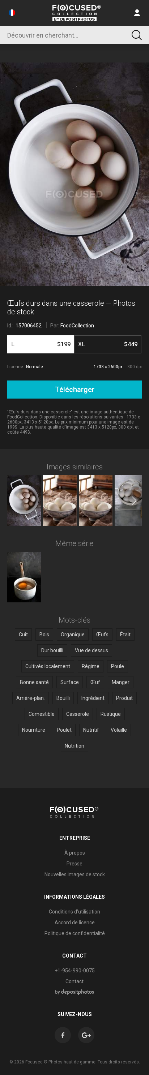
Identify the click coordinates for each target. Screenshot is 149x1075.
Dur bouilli (52, 650)
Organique (73, 634)
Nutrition (74, 746)
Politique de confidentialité (74, 933)
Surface (69, 682)
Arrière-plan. (30, 698)
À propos (74, 853)
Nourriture (33, 730)
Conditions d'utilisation (74, 912)
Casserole (77, 714)
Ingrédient (93, 698)
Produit (124, 698)
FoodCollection (77, 325)
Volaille (119, 730)
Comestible (42, 714)
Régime (90, 666)
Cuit (23, 634)
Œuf (95, 682)
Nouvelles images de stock (74, 874)
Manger (120, 682)
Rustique (111, 714)
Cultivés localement (47, 666)
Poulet (64, 730)
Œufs (102, 634)
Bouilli (63, 698)
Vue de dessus (91, 650)
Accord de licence (75, 922)
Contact (74, 981)
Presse (74, 864)
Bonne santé (34, 682)
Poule (117, 666)
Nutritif (91, 730)
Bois (44, 634)
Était (125, 634)
